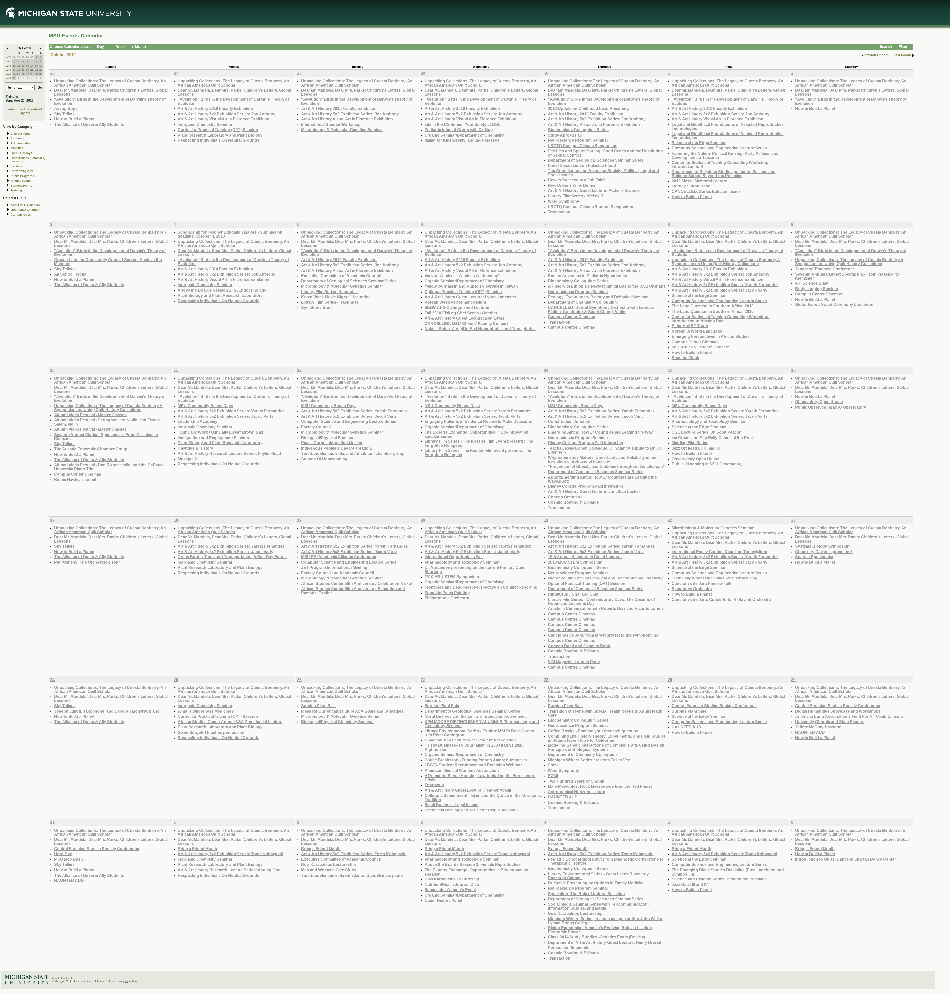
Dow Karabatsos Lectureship (328, 864)
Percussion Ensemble (568, 947)
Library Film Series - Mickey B (575, 196)
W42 (8, 70)
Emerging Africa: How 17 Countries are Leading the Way (600, 432)
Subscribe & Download (24, 109)
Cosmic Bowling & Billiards (573, 502)
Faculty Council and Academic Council (337, 573)
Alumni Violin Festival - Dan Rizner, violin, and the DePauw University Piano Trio (108, 467)
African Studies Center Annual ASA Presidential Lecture (230, 721)
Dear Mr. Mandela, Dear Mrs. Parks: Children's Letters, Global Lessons (111, 92)
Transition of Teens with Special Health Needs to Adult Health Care (605, 713)
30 (31, 57)
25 (18, 74)
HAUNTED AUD (563, 797)
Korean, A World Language (697, 331)
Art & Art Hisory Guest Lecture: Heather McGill (468, 790)
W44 (8, 78)
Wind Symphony (563, 201)
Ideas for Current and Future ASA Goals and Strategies (352, 711)
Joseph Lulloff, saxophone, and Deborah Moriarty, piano (107, 711)
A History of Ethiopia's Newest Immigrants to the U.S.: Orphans (606, 286)
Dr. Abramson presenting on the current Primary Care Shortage (474, 569)
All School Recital (70, 274)
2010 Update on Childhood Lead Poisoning (588, 108)
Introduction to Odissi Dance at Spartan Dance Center (845, 859)
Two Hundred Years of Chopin (576, 781)
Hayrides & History (195, 448)
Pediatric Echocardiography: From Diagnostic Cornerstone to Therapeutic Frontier (606, 861)
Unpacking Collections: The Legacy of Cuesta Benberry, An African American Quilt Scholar (110, 83)
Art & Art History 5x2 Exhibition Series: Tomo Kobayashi (230, 854)
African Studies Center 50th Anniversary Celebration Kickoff (357, 583)
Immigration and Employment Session (213, 437)
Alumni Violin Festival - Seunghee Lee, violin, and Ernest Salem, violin (107, 422)
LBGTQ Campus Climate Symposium (582, 145)
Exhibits (16, 166)
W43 (8, 74)
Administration (21, 143)
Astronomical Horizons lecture (576, 791)
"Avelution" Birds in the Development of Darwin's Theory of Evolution (110, 101)
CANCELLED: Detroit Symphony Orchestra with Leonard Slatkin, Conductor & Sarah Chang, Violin (601, 309)
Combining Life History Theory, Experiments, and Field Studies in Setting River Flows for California (607, 738)
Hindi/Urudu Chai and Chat (573, 594)
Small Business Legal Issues (451, 804)
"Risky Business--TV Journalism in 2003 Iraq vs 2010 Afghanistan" (474, 747)
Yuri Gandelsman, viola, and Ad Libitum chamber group (352, 453)
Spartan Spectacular (814, 557)
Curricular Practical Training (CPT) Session (218, 129)
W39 (8, 57)
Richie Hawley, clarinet (75, 479)
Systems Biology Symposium (823, 546)
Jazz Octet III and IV (690, 884)
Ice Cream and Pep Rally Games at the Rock (713, 437)
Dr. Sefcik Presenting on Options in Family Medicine (596, 883)
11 (18, 65)
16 (40, 65)
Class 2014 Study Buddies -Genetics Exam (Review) (596, 937)
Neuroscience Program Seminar (578, 140)
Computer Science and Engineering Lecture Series (719, 148)
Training (16, 190)
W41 (8, 65)
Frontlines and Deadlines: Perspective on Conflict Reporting (481, 587)
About (55, 978)
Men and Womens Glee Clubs (328, 870)
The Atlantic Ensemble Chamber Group (90, 449)
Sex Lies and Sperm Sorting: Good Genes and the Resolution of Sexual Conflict (605, 153)
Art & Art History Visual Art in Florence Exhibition (223, 119)
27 (18, 57)
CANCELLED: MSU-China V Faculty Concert (466, 323)
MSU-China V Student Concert (700, 347)
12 (23, 65)
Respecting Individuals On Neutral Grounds (218, 140)
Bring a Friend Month (197, 848)
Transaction (559, 212)
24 (14, 74)
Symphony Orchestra (692, 588)
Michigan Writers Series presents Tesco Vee (589, 760)
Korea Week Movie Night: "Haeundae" (337, 297)
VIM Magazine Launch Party (574, 661)
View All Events (21, 134)
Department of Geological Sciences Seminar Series (595, 160)
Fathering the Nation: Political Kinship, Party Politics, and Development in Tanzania (725, 155)
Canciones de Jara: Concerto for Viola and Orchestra (721, 599)
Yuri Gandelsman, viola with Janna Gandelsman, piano (352, 875)
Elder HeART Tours (690, 326)
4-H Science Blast (811, 283)
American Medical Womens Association (462, 770)
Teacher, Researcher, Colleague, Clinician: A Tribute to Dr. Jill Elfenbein (605, 450)
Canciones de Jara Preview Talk (701, 583)
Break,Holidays (21, 153)
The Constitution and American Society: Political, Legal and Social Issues (603, 172)
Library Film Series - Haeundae (330, 302)
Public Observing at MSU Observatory (707, 464)
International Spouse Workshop (331, 124)
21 (31, 70)
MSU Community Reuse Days (205, 405)
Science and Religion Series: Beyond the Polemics (719, 879)
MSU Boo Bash (68, 859)
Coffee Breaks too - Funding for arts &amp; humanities (476, 760)
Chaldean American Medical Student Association (470, 740)
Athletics (17, 148)
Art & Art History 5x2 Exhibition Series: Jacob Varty (719, 290)
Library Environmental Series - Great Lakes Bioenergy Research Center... (598, 876)
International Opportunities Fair (454, 557)
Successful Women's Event (450, 889)
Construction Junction (569, 421)
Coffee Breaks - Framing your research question (593, 731)
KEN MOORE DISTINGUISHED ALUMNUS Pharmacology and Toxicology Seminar (482, 723)
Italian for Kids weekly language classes (462, 140)
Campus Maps (21, 214)
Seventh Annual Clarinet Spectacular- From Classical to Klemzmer (847, 276)
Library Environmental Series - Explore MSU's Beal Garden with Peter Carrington (479, 733)
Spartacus (434, 785)
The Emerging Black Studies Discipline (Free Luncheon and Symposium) (728, 872)
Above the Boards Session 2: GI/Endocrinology (222, 290)
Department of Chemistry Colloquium (583, 302)
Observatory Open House (695, 459)
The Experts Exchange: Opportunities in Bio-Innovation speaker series (476, 434)
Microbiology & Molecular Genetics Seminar (342, 129)
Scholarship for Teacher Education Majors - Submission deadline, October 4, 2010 (230, 234)
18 (18, 70)
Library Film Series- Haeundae (329, 291)
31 (14, 78)
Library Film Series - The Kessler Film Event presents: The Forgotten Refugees (479, 443)
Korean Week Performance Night (455, 302)
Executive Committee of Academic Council (341, 275)
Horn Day (63, 854)
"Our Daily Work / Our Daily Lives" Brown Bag (220, 432)
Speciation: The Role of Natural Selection (586, 893)
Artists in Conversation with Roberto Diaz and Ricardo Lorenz (606, 608)
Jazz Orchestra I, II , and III (696, 448)
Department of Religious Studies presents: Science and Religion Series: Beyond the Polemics (724, 173)
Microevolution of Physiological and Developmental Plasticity (605, 578)
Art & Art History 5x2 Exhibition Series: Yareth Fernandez (725, 284)
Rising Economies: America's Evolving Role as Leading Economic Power (600, 929)
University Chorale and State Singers (829, 721)
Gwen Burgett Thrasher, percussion (211, 732)
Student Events (21, 185)
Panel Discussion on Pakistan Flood (582, 165)
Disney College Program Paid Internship (585, 442)
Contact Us (68, 978)
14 (31, 65)
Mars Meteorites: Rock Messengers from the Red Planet (600, 786)
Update (25, 113)
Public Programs (22, 176)
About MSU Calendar (25, 205)
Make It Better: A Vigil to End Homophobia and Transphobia (480, 328)
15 (36, 65)
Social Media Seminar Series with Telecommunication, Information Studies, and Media (598, 906)
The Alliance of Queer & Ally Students (89, 124)
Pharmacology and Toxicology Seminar (709, 421)
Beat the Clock (685, 357)
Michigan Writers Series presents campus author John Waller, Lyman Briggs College (605, 920)
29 (27, 57)
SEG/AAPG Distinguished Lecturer (457, 307)
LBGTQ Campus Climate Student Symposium (590, 206)
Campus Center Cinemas (571, 316)
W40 (8, 61)
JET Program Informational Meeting (334, 567)
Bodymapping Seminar (816, 288)
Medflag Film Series (690, 442)
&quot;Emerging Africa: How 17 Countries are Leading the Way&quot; (602, 479)
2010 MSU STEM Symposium (452, 576)
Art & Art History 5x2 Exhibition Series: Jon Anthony (226, 114)
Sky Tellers (64, 114)
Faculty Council (316, 427)
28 (23, 57)
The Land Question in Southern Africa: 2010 (713, 306)
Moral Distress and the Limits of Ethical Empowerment (475, 716)
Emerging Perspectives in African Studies (711, 336)
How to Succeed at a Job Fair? (576, 180)
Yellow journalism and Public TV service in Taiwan (471, 286)
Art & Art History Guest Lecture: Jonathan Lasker (594, 491)
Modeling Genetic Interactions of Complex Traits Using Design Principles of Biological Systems (606, 747)
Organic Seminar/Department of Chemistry (464, 135)
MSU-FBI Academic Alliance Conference (338, 557)
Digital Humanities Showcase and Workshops (838, 711)
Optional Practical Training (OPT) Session (463, 291)
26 (14, 57)
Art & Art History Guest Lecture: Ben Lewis (464, 318)
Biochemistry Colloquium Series (578, 129)
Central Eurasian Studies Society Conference (714, 705)
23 (40, 70)
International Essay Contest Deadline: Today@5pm (719, 551)
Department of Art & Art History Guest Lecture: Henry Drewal (604, 942)
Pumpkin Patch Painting (447, 592)
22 (36, 70)
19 (23, 70)
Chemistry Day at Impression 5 (824, 551)
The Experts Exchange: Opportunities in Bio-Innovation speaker (476, 872)
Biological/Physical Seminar (327, 437)
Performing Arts (22, 171)
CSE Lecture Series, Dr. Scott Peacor (706, 432)
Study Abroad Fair (565, 135)
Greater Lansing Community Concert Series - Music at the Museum (108, 261)
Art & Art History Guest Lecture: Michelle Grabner (594, 190)
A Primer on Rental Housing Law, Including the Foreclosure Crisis (480, 777)
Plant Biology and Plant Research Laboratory (220, 295)
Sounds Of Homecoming (324, 459)
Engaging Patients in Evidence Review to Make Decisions (478, 421)
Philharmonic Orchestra (447, 598)
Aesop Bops (66, 108)
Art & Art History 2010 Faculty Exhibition (215, 108)
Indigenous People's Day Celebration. (336, 448)
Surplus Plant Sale (318, 705)
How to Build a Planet (74, 119)
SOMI (553, 775)
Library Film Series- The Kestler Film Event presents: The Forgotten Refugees (478, 452)
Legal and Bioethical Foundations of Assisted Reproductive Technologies (728, 126)
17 (14, 70)
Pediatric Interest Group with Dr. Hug (459, 129)
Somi (553, 765)
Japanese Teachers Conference (825, 269)
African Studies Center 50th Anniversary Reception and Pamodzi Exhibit (353, 590)
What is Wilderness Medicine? (206, 711)
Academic (18, 138)
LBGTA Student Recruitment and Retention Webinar (473, 765)
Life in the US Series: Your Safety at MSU (463, 124)
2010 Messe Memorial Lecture (699, 181)
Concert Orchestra (565, 497)
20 (27, 70)
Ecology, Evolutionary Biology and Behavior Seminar (598, 297)
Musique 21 (188, 459)
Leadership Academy (197, 421)
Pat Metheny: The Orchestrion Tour (87, 562)
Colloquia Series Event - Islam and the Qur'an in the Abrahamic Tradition (483, 797)
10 (14, 65)
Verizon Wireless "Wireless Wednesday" (462, 275)
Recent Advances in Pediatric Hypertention (588, 275)
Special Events (21, 181)
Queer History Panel (443, 900)
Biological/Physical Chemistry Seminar (337, 721)
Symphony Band (317, 307)
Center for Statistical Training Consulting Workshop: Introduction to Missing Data (721, 318)
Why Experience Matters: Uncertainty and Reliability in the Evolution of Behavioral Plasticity (602, 459)
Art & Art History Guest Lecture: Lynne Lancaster (470, 297)
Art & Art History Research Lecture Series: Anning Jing (229, 870)
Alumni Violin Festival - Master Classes (90, 415)
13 (27, 65)
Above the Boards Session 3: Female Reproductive (473, 864)
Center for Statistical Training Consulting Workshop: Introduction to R (721, 164)
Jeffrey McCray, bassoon (818, 727)
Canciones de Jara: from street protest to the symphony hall (604, 635)
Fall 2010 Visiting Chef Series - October (461, 313)
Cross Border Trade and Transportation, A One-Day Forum (232, 557)
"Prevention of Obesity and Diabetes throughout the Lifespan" (606, 466)
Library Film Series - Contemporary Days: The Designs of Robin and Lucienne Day (601, 601)
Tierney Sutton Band (691, 186)
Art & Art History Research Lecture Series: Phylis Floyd (229, 453)
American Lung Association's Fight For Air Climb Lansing (849, 716)
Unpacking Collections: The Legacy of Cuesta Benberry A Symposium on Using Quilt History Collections (726, 261)
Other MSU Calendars (26, 210)
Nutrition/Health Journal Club (452, 884)
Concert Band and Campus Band (579, 646)
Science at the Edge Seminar (699, 142)
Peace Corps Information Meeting (332, 442)
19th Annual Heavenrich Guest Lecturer (585, 557)
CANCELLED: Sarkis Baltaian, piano (706, 191)
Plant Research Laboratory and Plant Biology (220, 135)
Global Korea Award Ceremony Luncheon (834, 304)
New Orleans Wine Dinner (572, 185)
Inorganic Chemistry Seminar (205, 124)
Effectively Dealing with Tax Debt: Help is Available (472, 810)
